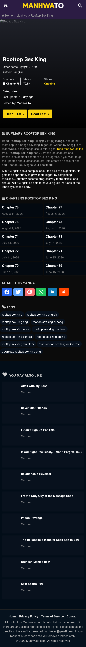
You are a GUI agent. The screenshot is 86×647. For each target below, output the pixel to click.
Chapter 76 (10, 221)
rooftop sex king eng (15, 322)
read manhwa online (70, 149)
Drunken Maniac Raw (35, 562)
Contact (72, 616)
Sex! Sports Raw (32, 584)
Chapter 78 (12, 83)
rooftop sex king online (51, 337)
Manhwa (26, 392)
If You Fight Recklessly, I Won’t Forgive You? (51, 452)
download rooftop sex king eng (21, 351)
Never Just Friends (34, 408)
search (80, 5)
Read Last (39, 114)
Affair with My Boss (34, 386)
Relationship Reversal (36, 474)
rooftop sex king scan (15, 329)
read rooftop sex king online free (59, 344)
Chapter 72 (10, 251)
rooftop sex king (12, 314)
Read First (14, 114)
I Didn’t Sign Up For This (38, 430)
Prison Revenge (32, 518)
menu (5, 5)
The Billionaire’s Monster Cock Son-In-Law (50, 540)
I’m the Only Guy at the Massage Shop (47, 496)
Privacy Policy (28, 616)
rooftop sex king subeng (48, 322)
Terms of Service (52, 616)
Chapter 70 (10, 265)
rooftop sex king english (42, 314)
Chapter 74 (10, 236)
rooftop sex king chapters (18, 344)
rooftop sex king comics (17, 337)
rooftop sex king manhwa (50, 329)
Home (12, 616)
